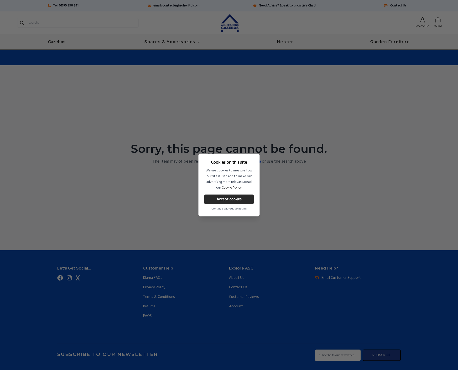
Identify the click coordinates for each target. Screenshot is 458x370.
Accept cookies (229, 199)
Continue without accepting (229, 209)
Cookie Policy (232, 187)
